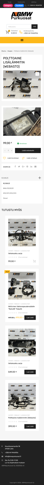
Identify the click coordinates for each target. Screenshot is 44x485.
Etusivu (4, 51)
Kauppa (10, 51)
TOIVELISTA (21, 2)
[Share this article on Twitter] (18, 166)
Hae (34, 26)
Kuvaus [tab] (5, 178)
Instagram (8, 5)
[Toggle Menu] (22, 40)
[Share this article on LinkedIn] (31, 166)
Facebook (19, 5)
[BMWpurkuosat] (22, 19)
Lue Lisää (30, 318)
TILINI (9, 2)
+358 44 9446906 (29, 33)
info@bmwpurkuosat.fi (13, 456)
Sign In (32, 5)
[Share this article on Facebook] (14, 166)
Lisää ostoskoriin (28, 150)
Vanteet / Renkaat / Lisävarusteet (19, 251)
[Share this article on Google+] (22, 166)
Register (39, 5)
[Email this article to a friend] (35, 166)
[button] (37, 74)
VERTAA (33, 2)
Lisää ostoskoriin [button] (34, 261)
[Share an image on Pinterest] (26, 166)
